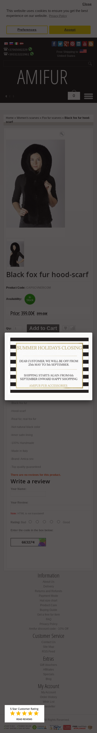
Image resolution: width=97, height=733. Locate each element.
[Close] (92, 332)
